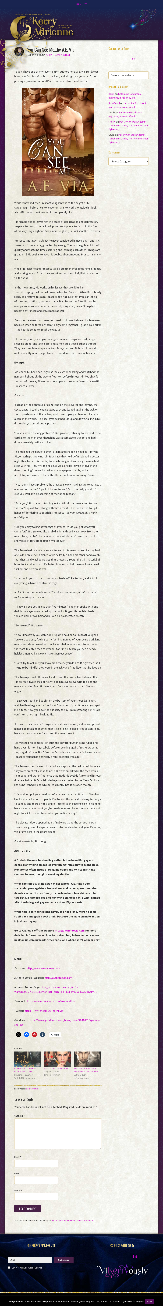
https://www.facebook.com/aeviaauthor (51, 1001)
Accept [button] (149, 1301)
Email (17, 1173)
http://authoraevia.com (58, 978)
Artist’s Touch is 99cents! (56, 1068)
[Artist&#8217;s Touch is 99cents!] (57, 1059)
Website (18, 1190)
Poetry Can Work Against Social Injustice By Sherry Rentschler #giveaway (128, 125)
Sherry (111, 121)
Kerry (111, 93)
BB (133, 58)
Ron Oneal (114, 103)
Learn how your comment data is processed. (73, 1220)
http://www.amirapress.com (43, 968)
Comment (19, 1115)
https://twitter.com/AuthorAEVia (44, 1011)
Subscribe (63, 1259)
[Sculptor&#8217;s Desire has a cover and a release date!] (87, 1059)
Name (17, 1157)
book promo (32, 1088)
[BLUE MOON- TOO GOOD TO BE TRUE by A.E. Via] (27, 1059)
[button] (81, 4)
